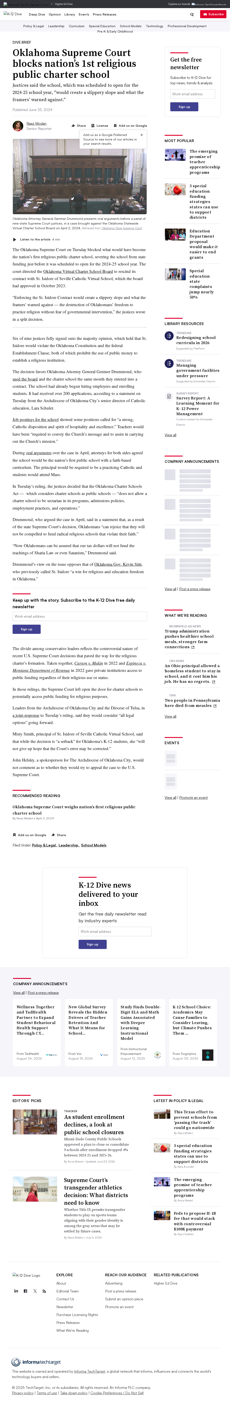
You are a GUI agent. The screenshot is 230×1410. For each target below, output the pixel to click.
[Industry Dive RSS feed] (44, 1291)
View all (170, 435)
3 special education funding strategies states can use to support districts (204, 201)
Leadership (56, 26)
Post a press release (194, 589)
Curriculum (76, 26)
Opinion (55, 14)
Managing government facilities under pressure (197, 370)
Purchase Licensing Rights (77, 1314)
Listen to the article (40, 239)
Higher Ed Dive (64, 4)
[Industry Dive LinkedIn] (16, 1291)
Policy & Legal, (45, 845)
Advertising (113, 1283)
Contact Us (65, 1299)
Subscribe (216, 14)
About (61, 1283)
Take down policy (74, 1393)
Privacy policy (23, 1393)
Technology (154, 26)
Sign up (26, 629)
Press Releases (105, 14)
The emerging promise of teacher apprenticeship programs (205, 162)
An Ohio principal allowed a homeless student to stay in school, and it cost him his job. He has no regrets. (193, 673)
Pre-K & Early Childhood (115, 31)
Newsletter (64, 1307)
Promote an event (193, 797)
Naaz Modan (36, 123)
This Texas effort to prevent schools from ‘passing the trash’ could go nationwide (195, 1119)
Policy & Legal (33, 26)
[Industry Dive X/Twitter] (35, 1291)
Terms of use (47, 1393)
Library (69, 14)
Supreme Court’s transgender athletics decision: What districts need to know (96, 1191)
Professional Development (187, 26)
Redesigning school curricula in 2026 (196, 340)
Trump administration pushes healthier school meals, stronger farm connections (189, 639)
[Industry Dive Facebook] (25, 1291)
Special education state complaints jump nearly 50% (202, 284)
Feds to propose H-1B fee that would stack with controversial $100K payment (195, 1221)
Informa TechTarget (89, 1371)
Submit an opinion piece (124, 1299)
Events (84, 14)
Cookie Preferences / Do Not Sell (117, 1393)
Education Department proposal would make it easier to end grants (204, 244)
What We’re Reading (72, 1330)
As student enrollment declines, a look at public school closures (94, 1124)
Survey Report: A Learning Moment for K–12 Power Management (198, 406)
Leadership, (69, 845)
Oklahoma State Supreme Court (122, 228)
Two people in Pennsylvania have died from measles (192, 703)
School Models (131, 26)
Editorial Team (67, 1291)
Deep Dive (37, 14)
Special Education (102, 26)
